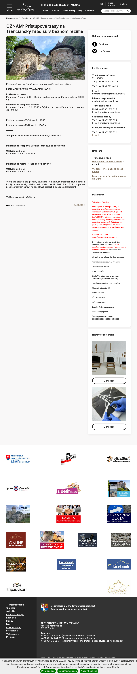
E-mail (95, 135)
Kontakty (89, 11)
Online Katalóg (13, 627)
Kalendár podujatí (15, 614)
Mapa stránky (111, 4)
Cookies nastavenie (65, 657)
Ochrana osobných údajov (85, 657)
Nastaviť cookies (89, 671)
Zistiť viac (109, 380)
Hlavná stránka (12, 18)
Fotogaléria (12, 630)
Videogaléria (12, 634)
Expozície (11, 617)
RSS (101, 4)
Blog (80, 11)
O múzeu (45, 11)
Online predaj (68, 11)
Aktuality (25, 18)
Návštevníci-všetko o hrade (107, 161)
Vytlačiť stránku (18, 205)
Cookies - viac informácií (106, 657)
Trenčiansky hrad (15, 604)
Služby (55, 11)
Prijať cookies (47, 671)
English (123, 4)
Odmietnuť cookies (68, 671)
